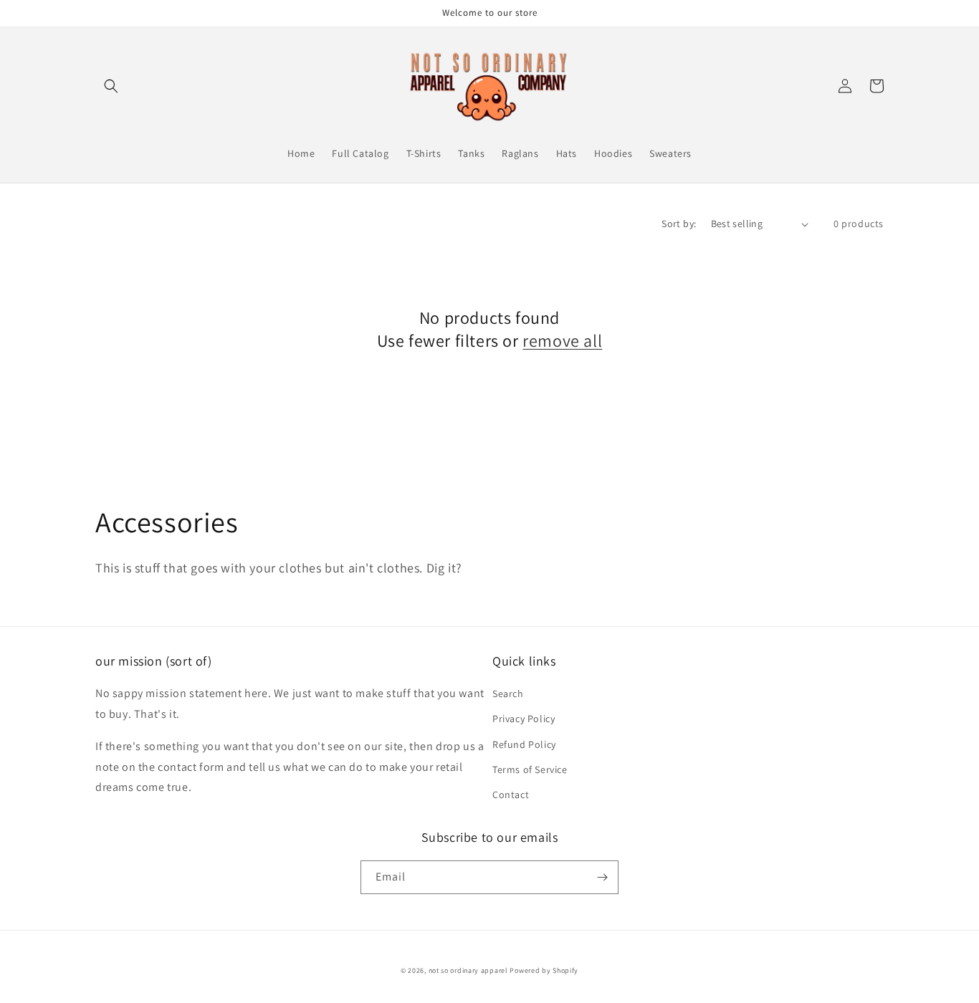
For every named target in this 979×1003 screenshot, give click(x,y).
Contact (510, 794)
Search (508, 693)
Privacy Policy (523, 718)
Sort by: (679, 223)
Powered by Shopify (544, 970)
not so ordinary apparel (468, 970)
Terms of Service (530, 769)
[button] (111, 86)
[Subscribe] (602, 877)
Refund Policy (524, 744)
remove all (562, 341)
